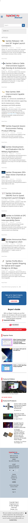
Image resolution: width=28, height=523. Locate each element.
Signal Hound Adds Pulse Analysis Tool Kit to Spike (20, 415)
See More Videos (7, 397)
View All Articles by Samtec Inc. (10, 287)
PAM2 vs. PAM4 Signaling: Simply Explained (19, 365)
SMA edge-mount (12, 113)
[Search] (23, 25)
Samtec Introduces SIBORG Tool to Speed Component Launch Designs (13, 195)
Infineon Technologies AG (20, 442)
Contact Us (14, 478)
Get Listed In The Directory (14, 329)
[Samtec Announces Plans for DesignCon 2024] (3, 239)
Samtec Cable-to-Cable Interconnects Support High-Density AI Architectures (14, 65)
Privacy (14, 479)
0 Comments (18, 47)
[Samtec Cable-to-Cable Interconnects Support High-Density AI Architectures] (3, 63)
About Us (14, 476)
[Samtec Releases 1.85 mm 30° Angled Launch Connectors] (3, 41)
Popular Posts (8, 335)
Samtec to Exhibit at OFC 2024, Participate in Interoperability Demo (14, 217)
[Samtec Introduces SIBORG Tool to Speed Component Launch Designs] (3, 193)
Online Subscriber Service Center (14, 485)
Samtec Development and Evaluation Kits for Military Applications (13, 149)
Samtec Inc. (6, 30)
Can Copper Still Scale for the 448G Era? (19, 349)
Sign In (14, 492)
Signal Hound (19, 419)
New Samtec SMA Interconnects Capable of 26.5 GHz (13, 94)
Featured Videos (9, 379)
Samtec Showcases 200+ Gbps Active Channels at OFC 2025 (14, 174)
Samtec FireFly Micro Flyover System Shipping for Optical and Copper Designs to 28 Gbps (14, 264)
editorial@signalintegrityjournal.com (14, 466)
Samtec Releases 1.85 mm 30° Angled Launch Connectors (13, 43)
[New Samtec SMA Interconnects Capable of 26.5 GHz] (3, 91)
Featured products (9, 401)
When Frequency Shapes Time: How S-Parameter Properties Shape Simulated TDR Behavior (19, 341)
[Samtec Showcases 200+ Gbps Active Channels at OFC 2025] (3, 172)
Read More (4, 58)
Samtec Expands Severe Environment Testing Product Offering (13, 128)
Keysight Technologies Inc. (18, 430)
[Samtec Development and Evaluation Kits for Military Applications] (3, 147)
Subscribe (14, 301)
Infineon (18, 441)
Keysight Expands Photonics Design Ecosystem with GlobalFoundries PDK (19, 425)
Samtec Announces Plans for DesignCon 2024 (16, 240)
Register (14, 489)
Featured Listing (9, 320)
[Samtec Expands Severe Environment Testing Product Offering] (3, 126)
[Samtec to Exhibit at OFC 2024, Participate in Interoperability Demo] (3, 215)
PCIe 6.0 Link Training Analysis (10, 393)
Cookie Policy (13, 520)
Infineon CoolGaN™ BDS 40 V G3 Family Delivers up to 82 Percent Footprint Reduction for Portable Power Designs (20, 435)
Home (14, 474)
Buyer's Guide (14, 309)
